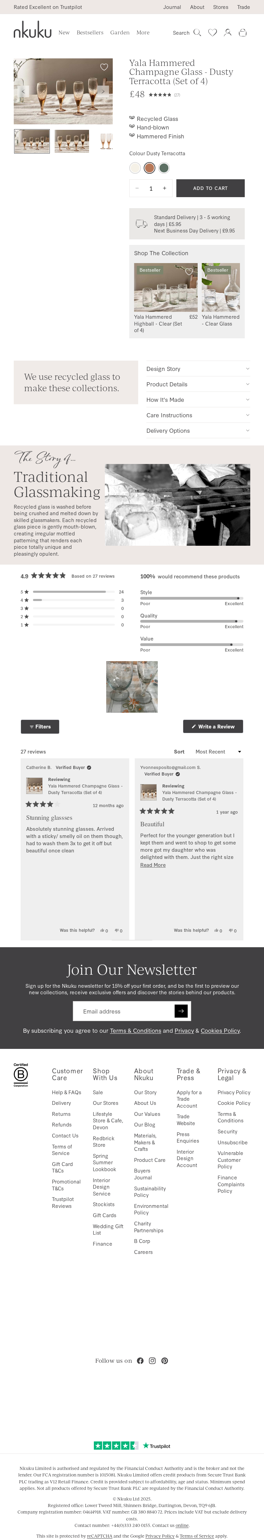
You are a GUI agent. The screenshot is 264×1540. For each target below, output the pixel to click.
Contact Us (65, 1135)
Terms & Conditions (135, 1030)
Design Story (163, 368)
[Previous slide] (23, 91)
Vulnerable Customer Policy (230, 1159)
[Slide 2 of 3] (72, 141)
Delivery (61, 1102)
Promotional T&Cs (66, 1185)
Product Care (150, 1159)
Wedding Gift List (108, 1229)
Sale (98, 1092)
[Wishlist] (212, 32)
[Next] (235, 849)
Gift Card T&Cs (62, 1167)
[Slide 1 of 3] (32, 141)
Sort (180, 751)
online (182, 1525)
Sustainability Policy (150, 1192)
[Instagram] (152, 1361)
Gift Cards (104, 1215)
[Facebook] (140, 1361)
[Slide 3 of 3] (112, 141)
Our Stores (105, 1102)
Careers (143, 1251)
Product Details (166, 384)
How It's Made (165, 399)
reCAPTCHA (99, 1536)
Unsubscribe (233, 1142)
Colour (157, 153)
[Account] (227, 32)
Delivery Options (168, 430)
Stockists (103, 1204)
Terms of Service (62, 1150)
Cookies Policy (220, 1030)
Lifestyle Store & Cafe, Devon (108, 1120)
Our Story (145, 1092)
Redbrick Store (103, 1141)
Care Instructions (169, 415)
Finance (102, 1243)
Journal (172, 6)
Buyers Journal (143, 1174)
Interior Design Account (187, 1158)
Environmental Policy (151, 1209)
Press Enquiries (188, 1137)
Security (227, 1131)
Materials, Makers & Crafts (145, 1142)
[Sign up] (181, 1011)
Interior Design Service (102, 1186)
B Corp (142, 1240)
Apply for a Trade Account (189, 1098)
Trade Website (186, 1119)
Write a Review (220, 728)
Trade (243, 6)
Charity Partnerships (148, 1227)
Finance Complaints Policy (231, 1184)
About (197, 6)
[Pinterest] (165, 1361)
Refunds (62, 1124)
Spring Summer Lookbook (104, 1162)
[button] (197, 94)
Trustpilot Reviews (63, 1202)
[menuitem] (143, 33)
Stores (220, 6)
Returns (61, 1113)
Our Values (147, 1113)
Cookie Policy (234, 1102)
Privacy (184, 1030)
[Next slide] (103, 91)
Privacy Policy (234, 1092)
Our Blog (144, 1124)
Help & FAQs (66, 1092)
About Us (145, 1102)
